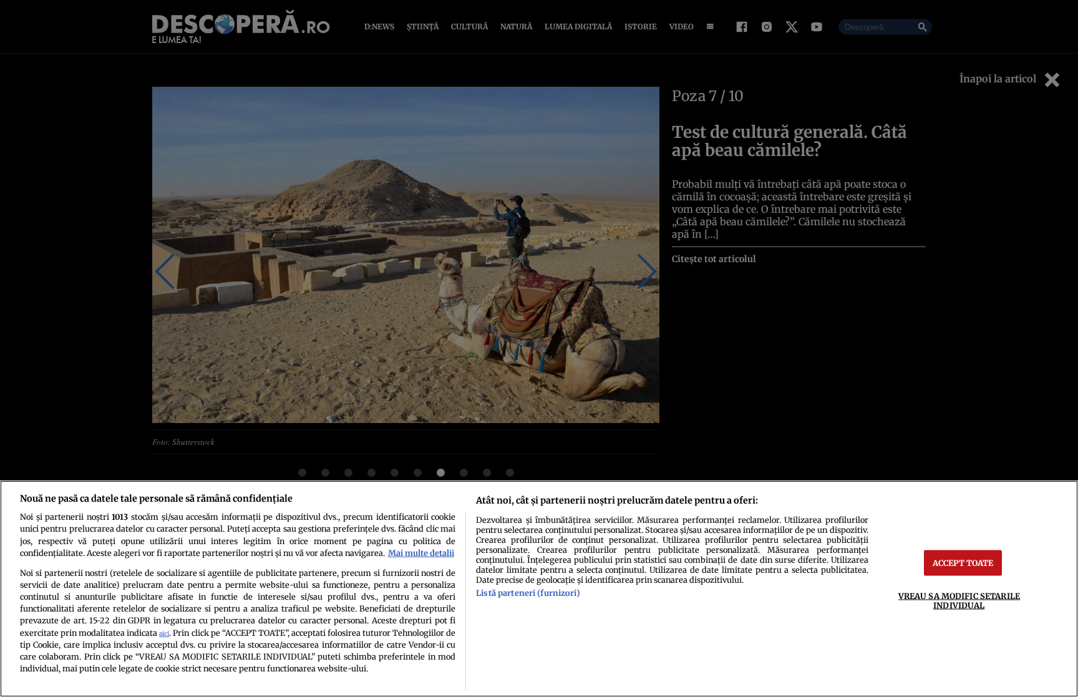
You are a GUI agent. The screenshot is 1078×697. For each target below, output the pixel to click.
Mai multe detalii (421, 553)
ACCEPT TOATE (963, 562)
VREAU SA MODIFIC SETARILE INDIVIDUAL (959, 600)
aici (164, 634)
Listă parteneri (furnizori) (528, 593)
